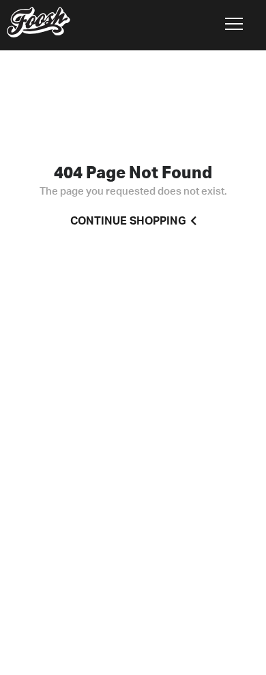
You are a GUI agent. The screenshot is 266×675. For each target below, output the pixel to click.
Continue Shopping (128, 221)
